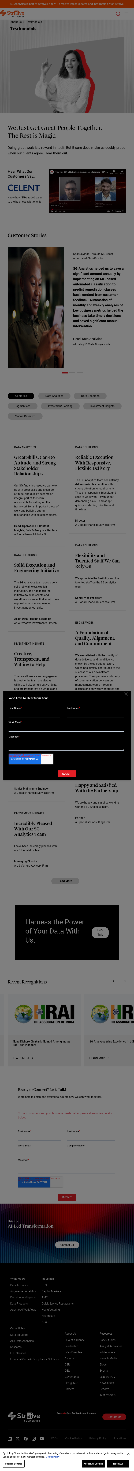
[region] (67, 1459)
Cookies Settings (13, 1463)
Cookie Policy (52, 1456)
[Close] (128, 1454)
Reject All (118, 1463)
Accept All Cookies (93, 1463)
